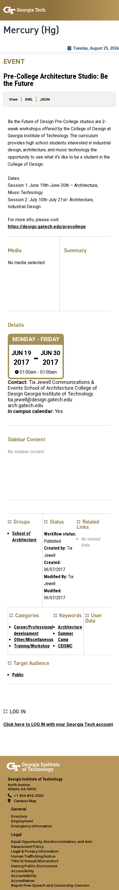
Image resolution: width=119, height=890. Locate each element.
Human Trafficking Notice (33, 856)
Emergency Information (31, 826)
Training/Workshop (32, 646)
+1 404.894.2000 (28, 795)
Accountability (23, 875)
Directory (19, 816)
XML (29, 99)
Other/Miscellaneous (33, 639)
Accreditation (23, 880)
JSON (45, 99)
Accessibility (22, 871)
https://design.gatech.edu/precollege (47, 226)
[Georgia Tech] (33, 766)
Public (18, 674)
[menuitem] (59, 817)
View (13, 99)
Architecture (70, 627)
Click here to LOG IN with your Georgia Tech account (58, 724)
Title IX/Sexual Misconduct (34, 861)
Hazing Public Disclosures (34, 866)
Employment (22, 821)
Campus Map (25, 801)
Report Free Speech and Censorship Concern (50, 885)
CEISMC (65, 646)
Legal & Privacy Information (35, 851)
